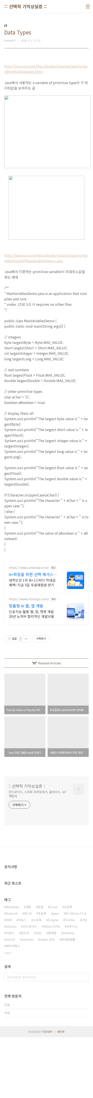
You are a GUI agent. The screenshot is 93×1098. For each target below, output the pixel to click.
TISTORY (47, 1031)
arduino (68, 933)
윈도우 (25, 933)
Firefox (70, 920)
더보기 (7, 953)
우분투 (68, 907)
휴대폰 (52, 933)
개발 (28, 907)
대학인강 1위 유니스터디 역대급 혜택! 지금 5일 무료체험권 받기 (32, 582)
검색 (84, 977)
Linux (54, 907)
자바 (9, 920)
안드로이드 (30, 926)
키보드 (10, 933)
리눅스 (22, 920)
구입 (84, 920)
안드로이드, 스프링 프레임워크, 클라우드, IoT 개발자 (38, 794)
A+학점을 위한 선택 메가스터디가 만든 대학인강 (33, 574)
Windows (12, 907)
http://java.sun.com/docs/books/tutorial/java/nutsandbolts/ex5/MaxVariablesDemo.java (45, 258)
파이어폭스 (13, 946)
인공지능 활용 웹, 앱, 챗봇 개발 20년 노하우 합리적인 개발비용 (31, 614)
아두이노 (72, 926)
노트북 (37, 920)
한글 (40, 907)
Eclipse (53, 920)
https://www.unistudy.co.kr (29, 567)
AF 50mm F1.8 (75, 913)
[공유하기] (20, 639)
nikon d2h (47, 939)
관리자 (60, 1031)
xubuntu (28, 939)
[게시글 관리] (26, 639)
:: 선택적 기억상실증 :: (25, 6)
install (10, 939)
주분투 (42, 913)
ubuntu (11, 926)
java (56, 913)
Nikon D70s (51, 926)
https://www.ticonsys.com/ (29, 599)
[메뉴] (88, 6)
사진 (39, 933)
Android (12, 913)
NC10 (28, 913)
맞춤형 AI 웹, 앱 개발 (26, 605)
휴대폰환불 (68, 939)
